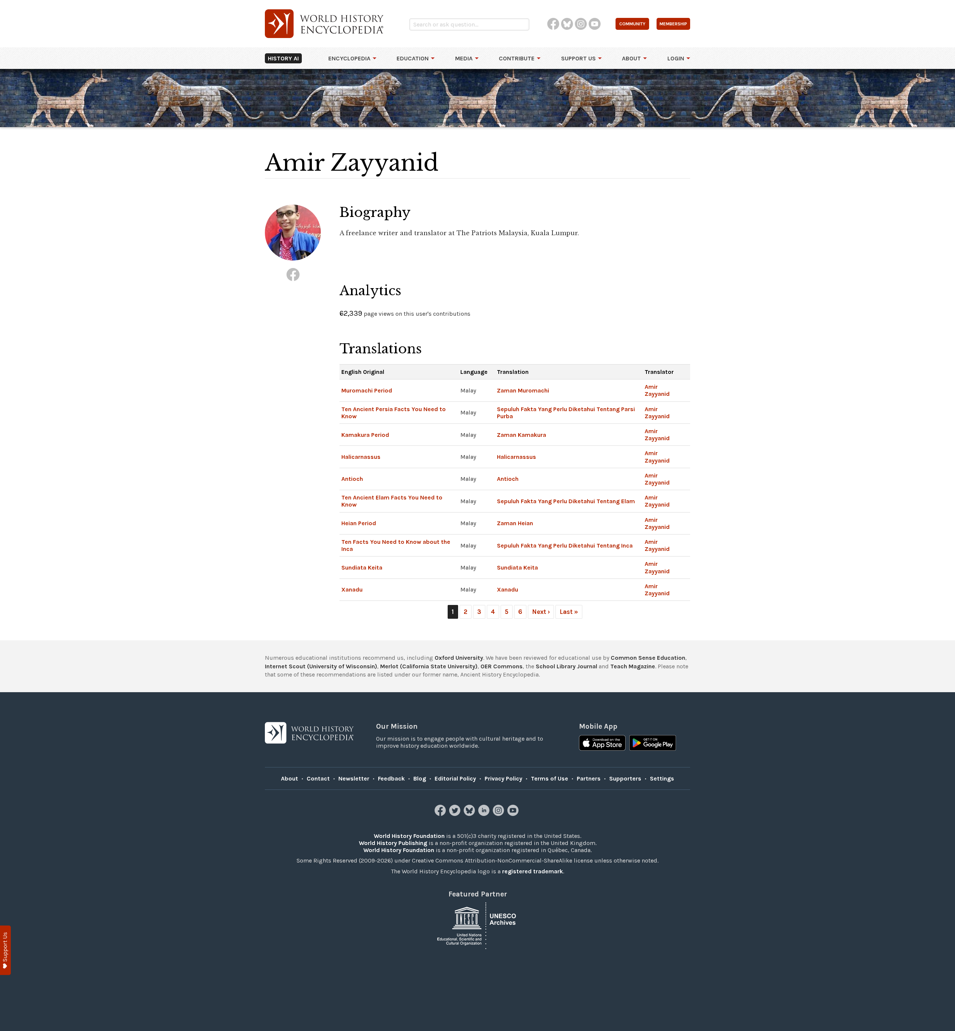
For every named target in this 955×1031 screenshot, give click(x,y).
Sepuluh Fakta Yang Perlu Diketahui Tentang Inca (565, 545)
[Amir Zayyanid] (293, 274)
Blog (419, 778)
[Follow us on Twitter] (455, 813)
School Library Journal (566, 666)
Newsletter (353, 778)
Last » (569, 611)
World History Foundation (409, 835)
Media (464, 58)
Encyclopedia (349, 58)
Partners (589, 778)
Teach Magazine (632, 666)
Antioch (352, 478)
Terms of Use (549, 778)
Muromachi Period (366, 390)
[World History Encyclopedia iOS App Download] (602, 743)
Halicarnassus (361, 456)
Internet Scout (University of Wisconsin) (321, 666)
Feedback (391, 778)
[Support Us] (5, 950)
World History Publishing (393, 842)
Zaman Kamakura (521, 434)
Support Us (578, 58)
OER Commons (501, 666)
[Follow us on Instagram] (499, 813)
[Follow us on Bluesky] (470, 813)
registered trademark (532, 871)
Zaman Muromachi (523, 390)
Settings (662, 778)
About (631, 58)
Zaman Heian (515, 523)
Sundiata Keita (361, 567)
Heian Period (358, 523)
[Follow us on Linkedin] (484, 813)
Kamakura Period (365, 434)
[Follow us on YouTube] (513, 813)
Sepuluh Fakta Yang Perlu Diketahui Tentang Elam (566, 501)
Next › (541, 611)
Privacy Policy (503, 778)
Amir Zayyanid (657, 390)
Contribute (517, 58)
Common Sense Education (648, 657)
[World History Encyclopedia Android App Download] (652, 743)
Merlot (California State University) (429, 666)
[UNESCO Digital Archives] (477, 925)
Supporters (625, 778)
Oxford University (459, 657)
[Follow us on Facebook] (441, 813)
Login (675, 58)
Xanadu (352, 589)
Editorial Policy (455, 778)
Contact (318, 778)
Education (413, 58)
